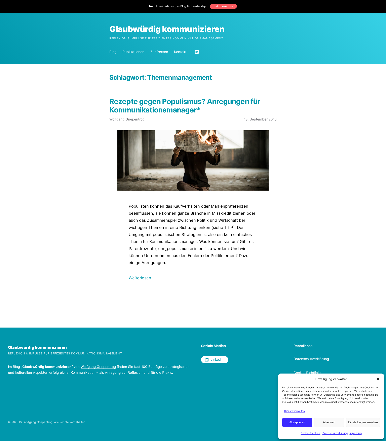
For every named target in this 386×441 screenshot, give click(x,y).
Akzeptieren (297, 422)
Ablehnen (329, 422)
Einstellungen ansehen (363, 422)
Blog (112, 52)
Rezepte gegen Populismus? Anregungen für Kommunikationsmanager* (184, 105)
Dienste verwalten (294, 410)
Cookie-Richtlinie (310, 433)
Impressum (356, 433)
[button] (378, 379)
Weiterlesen (140, 277)
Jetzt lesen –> (223, 6)
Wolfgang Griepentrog (98, 367)
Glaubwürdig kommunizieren (167, 29)
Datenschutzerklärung (335, 433)
